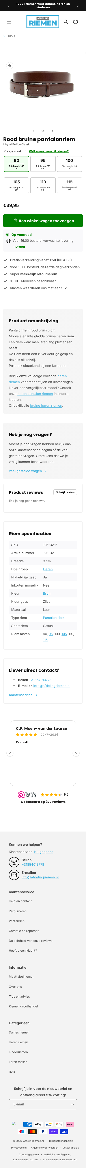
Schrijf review (65, 492)
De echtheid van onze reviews (30, 940)
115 (45, 640)
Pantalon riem (54, 618)
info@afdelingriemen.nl (51, 686)
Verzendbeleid (71, 1147)
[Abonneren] (72, 1104)
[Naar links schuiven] (33, 131)
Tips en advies (19, 996)
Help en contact (20, 901)
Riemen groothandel (23, 1006)
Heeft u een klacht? (23, 950)
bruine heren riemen (46, 405)
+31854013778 (40, 680)
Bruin (47, 593)
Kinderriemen (18, 1052)
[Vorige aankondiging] (8, 6)
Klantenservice (21, 695)
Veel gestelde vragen (25, 471)
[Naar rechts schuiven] (53, 131)
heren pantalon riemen (35, 394)
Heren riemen (18, 1042)
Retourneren (17, 911)
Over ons (15, 986)
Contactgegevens (29, 1154)
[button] (9, 21)
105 (64, 634)
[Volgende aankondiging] (78, 6)
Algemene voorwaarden (44, 1147)
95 (51, 634)
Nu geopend (43, 852)
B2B (12, 1072)
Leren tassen (18, 1062)
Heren (48, 569)
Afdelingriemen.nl (33, 1140)
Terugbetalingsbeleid (61, 1140)
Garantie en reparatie (24, 931)
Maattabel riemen (21, 976)
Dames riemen (19, 1032)
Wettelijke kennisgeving (57, 1154)
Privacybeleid (19, 1147)
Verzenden (16, 921)
